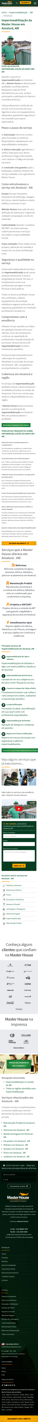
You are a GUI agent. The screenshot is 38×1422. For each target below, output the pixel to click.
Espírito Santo (17, 1397)
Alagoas (8, 1395)
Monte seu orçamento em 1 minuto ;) (19, 1064)
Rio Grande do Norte (13, 1405)
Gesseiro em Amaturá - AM (15, 1148)
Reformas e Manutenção (10, 1330)
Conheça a (19, 1221)
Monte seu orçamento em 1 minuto (16, 425)
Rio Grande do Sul (7, 1407)
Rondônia (24, 1405)
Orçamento (25, 3)
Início (4, 12)
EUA (3, 1375)
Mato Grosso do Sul (17, 1400)
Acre (3, 1395)
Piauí (21, 1402)
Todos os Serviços (8, 1334)
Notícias (5, 1261)
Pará (3, 1402)
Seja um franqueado (9, 1265)
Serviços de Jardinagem (10, 1319)
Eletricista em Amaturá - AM (16, 1130)
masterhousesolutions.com (11, 1347)
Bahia (26, 1395)
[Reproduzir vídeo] (19, 808)
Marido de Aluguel (8, 1315)
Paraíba (8, 1402)
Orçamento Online (8, 1269)
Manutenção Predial (14, 923)
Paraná (26, 1402)
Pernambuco (15, 1402)
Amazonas (15, 1395)
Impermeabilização (18, 12)
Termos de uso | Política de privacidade (19, 1237)
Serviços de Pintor (8, 1308)
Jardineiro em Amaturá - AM (16, 1156)
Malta (4, 1371)
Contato (5, 1280)
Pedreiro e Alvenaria (9, 1296)
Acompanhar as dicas (18, 1186)
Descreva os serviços (10, 849)
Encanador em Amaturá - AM (16, 1141)
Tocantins (9, 1410)
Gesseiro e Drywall (13, 904)
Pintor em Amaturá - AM (14, 1152)
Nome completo (9, 833)
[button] (19, 809)
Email (5, 841)
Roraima (30, 1405)
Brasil (4, 1368)
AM (31, 12)
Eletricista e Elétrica (14, 890)
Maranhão (30, 1397)
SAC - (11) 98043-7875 (20, 1229)
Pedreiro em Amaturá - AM (15, 1145)
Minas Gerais (6, 1400)
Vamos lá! (18, 866)
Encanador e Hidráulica (15, 899)
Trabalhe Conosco (8, 1276)
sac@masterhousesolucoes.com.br (19, 1234)
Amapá (22, 1395)
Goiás (24, 1397)
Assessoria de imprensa (10, 1273)
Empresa (5, 1258)
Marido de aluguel (13, 914)
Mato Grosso (28, 1400)
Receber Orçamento (18, 543)
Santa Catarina (18, 1407)
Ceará (31, 1395)
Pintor (8, 895)
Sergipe (26, 1407)
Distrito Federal (7, 1397)
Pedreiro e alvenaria (13, 885)
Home (4, 1254)
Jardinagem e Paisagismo (15, 909)
